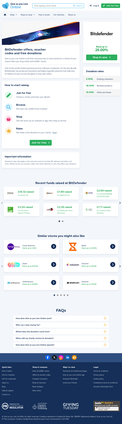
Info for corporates (9, 379)
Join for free (113, 6)
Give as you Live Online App (73, 375)
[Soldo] (53, 266)
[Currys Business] (53, 248)
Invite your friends (70, 383)
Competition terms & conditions (105, 383)
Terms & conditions (100, 371)
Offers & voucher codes (41, 375)
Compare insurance (39, 379)
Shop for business (39, 383)
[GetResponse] (53, 284)
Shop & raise (100, 57)
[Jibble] (112, 248)
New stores (36, 390)
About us (72, 15)
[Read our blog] (74, 359)
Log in (96, 6)
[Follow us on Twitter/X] (54, 359)
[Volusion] (112, 266)
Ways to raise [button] (26, 15)
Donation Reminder (70, 379)
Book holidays (37, 387)
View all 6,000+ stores (40, 371)
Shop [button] (12, 15)
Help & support (7, 390)
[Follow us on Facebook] (47, 359)
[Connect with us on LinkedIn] (67, 359)
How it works (44, 15)
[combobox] (52, 6)
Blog (3, 387)
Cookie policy (98, 379)
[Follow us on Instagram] (61, 359)
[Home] (5, 14)
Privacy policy (98, 375)
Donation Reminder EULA (103, 387)
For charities (59, 15)
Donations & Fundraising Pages (75, 371)
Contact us (6, 394)
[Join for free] (8, 98)
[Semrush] (112, 284)
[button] (101, 33)
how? (55, 132)
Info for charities (8, 375)
